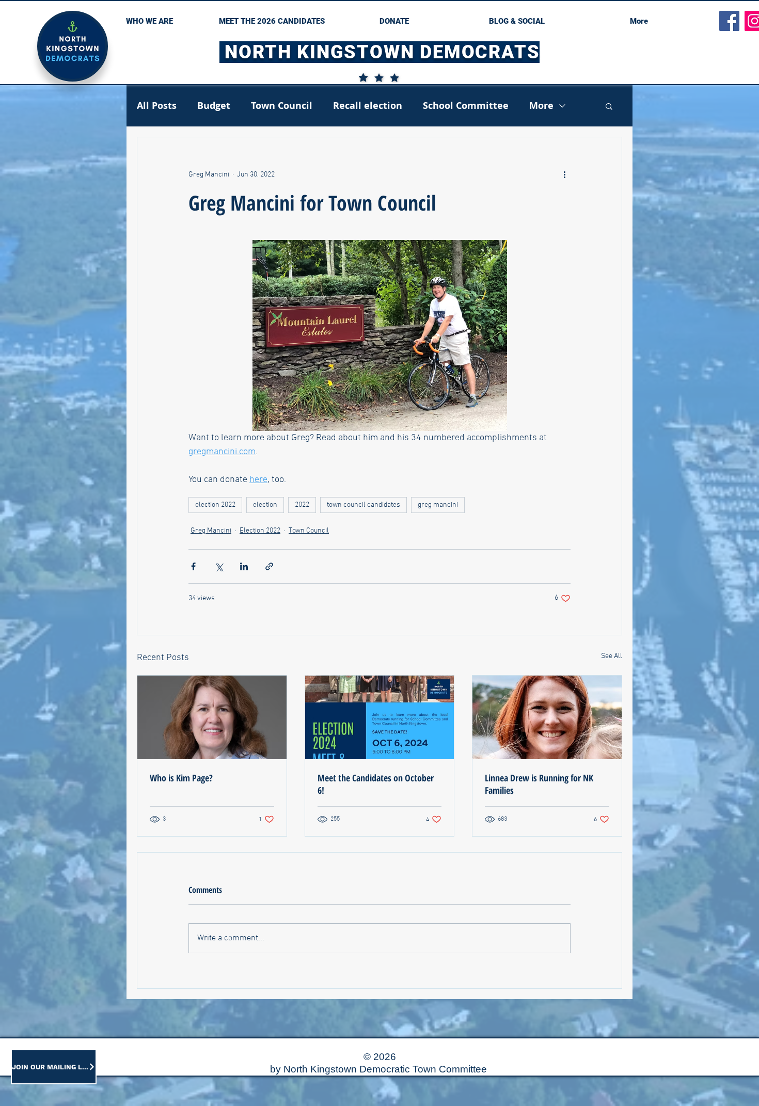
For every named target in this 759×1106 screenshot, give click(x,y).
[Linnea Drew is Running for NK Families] (547, 717)
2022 (302, 505)
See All (611, 656)
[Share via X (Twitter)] (219, 566)
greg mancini (438, 505)
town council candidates (363, 505)
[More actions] (564, 174)
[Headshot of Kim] (212, 717)
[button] (609, 106)
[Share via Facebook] (193, 566)
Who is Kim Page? (181, 778)
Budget (213, 105)
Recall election (367, 105)
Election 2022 (260, 530)
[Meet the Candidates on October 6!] (379, 717)
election (265, 505)
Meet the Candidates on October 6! (376, 784)
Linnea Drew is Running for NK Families (539, 784)
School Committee (466, 105)
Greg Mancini (211, 530)
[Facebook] (729, 21)
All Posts (157, 105)
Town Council (281, 105)
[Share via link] (269, 566)
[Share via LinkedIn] (244, 566)
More (541, 105)
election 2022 (215, 505)
